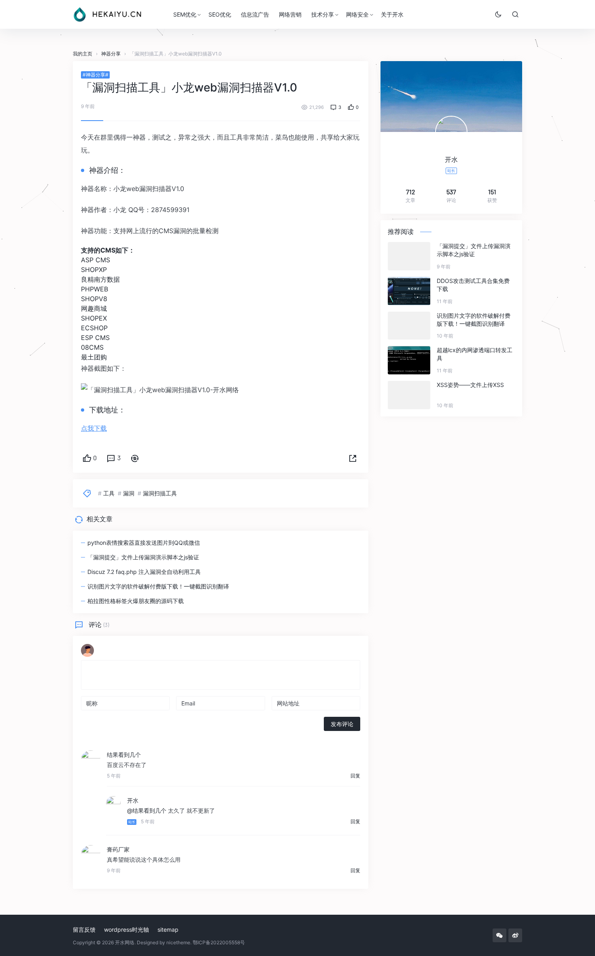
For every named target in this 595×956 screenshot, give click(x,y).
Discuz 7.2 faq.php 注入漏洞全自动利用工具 (144, 571)
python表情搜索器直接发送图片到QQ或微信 (143, 542)
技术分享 (322, 14)
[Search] (515, 14)
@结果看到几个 (146, 810)
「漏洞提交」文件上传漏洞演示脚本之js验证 (143, 557)
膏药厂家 (118, 849)
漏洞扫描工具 (160, 493)
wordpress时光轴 (126, 929)
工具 (109, 493)
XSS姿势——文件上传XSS (470, 384)
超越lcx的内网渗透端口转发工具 (474, 353)
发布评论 (342, 723)
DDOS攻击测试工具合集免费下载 (473, 284)
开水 (132, 800)
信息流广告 (255, 14)
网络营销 (290, 14)
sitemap (167, 929)
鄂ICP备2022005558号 (219, 942)
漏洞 (128, 493)
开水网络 (124, 942)
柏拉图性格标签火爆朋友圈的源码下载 (135, 600)
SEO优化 (219, 14)
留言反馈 (84, 929)
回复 (355, 776)
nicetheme (178, 942)
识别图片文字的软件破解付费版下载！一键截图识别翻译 (158, 586)
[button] (352, 458)
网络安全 (357, 14)
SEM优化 (184, 14)
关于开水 (392, 14)
